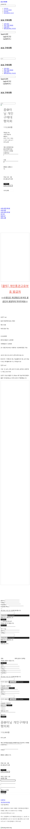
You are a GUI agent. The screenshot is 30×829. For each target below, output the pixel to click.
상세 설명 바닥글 (5, 212)
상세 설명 (3, 210)
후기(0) (3, 214)
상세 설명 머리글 (5, 208)
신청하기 (3, 791)
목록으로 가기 (4, 687)
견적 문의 (6, 8)
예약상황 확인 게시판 (9, 13)
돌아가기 (3, 705)
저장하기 (3, 619)
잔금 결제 (6, 11)
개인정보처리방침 (5, 802)
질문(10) (3, 216)
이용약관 (3, 800)
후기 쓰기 (3, 625)
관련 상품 (3, 218)
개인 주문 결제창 (8, 10)
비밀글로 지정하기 (6, 686)
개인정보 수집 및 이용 (7, 610)
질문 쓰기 (3, 662)
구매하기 (3, 716)
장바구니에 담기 (5, 771)
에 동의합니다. (11, 610)
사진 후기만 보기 (7, 621)
